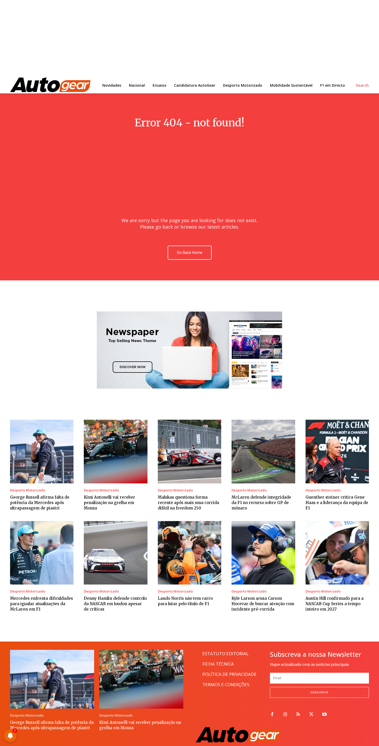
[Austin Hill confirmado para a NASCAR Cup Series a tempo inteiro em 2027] (337, 553)
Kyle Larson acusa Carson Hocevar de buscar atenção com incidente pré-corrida (263, 604)
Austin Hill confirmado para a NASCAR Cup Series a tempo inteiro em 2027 (335, 604)
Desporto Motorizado (27, 490)
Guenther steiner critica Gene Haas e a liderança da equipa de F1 (337, 502)
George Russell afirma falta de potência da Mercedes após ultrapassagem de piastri (39, 502)
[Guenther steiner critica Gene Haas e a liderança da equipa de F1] (337, 451)
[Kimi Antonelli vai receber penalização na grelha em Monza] (115, 451)
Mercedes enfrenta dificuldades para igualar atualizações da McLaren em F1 (41, 604)
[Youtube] (324, 714)
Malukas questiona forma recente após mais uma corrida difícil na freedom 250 (188, 502)
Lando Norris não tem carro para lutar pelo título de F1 (185, 601)
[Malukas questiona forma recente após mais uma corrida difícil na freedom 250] (189, 451)
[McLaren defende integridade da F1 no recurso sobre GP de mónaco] (263, 451)
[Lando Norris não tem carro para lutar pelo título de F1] (189, 553)
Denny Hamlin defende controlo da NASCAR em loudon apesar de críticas (115, 604)
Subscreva (319, 692)
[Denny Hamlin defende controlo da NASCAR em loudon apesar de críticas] (115, 553)
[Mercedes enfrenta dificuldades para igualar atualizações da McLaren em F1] (41, 553)
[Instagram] (285, 714)
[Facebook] (272, 714)
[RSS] (298, 714)
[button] (362, 85)
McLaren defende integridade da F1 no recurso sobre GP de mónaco (261, 502)
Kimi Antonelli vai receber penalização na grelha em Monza (109, 502)
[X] (311, 714)
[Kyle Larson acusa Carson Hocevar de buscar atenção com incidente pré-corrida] (263, 553)
